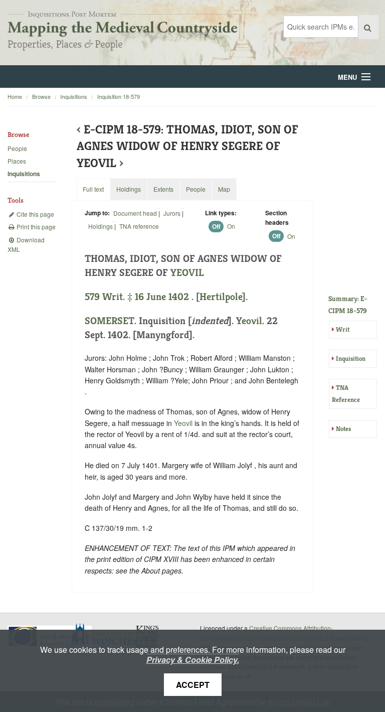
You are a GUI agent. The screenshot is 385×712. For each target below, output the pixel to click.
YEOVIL (187, 272)
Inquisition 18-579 (118, 96)
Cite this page (34, 214)
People (17, 148)
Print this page (35, 226)
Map (224, 189)
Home (15, 96)
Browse (41, 96)
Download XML (26, 244)
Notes (343, 428)
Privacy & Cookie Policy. (192, 659)
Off (216, 226)
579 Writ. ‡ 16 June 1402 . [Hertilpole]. (166, 297)
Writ (342, 329)
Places (17, 161)
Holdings (100, 226)
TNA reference (139, 226)
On (231, 226)
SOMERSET (109, 321)
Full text (93, 189)
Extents (163, 189)
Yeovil (249, 321)
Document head (135, 213)
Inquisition (350, 358)
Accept (193, 684)
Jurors (171, 213)
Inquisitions (73, 96)
